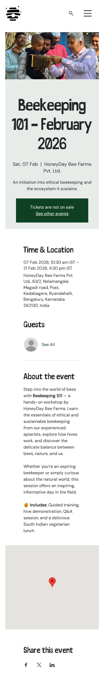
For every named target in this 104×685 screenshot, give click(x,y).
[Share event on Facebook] (26, 665)
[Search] (70, 13)
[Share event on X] (39, 665)
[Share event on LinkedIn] (52, 665)
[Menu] (88, 13)
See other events (52, 213)
